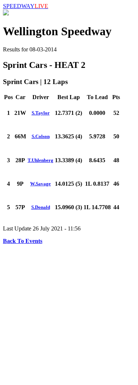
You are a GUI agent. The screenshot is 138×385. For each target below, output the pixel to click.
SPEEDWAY (25, 6)
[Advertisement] (69, 313)
